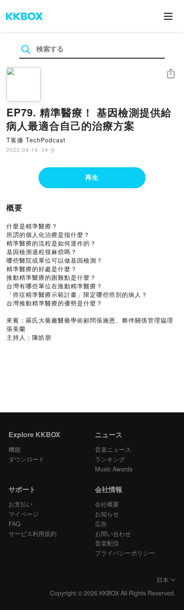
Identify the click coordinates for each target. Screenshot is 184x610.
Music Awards (114, 469)
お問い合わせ (113, 533)
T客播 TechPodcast (35, 140)
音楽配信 (107, 543)
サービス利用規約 (32, 533)
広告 (101, 523)
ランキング (110, 459)
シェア (171, 74)
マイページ (24, 513)
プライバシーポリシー (125, 552)
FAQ (15, 523)
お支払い (21, 504)
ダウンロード (27, 459)
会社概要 (107, 504)
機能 (15, 449)
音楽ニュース (113, 449)
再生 (92, 177)
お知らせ (107, 513)
